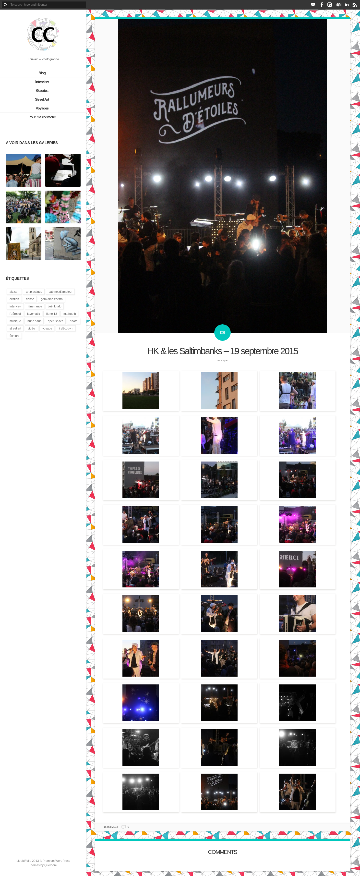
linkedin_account (347, 5)
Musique (222, 360)
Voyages (42, 108)
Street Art (42, 99)
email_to (313, 5)
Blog (42, 73)
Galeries (42, 90)
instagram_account (330, 5)
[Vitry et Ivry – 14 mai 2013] (23, 244)
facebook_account (322, 5)
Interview (42, 82)
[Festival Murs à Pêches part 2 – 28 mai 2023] (23, 170)
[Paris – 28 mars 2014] (63, 244)
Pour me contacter (42, 117)
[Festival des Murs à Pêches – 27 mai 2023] (63, 207)
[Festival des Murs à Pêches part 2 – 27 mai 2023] (23, 207)
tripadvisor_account (339, 5)
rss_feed (355, 5)
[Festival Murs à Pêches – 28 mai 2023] (63, 170)
